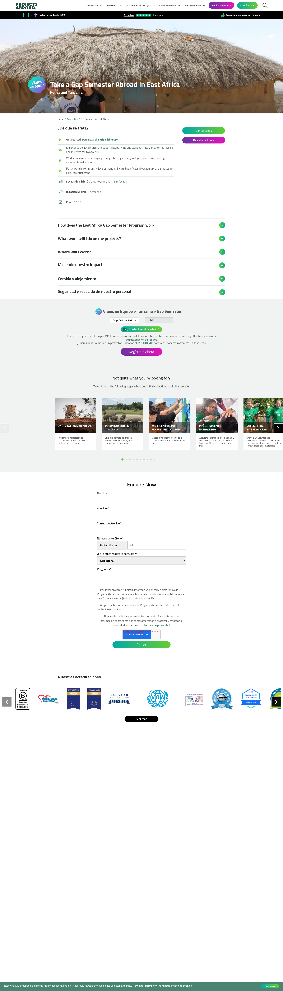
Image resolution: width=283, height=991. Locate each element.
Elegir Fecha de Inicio (123, 320)
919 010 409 (145, 343)
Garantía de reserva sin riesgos (243, 14)
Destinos (112, 5)
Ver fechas (120, 181)
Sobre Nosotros (193, 5)
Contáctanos (247, 5)
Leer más (141, 719)
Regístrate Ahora (221, 5)
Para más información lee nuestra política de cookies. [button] (162, 986)
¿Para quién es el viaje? (137, 5)
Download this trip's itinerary (100, 139)
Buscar (266, 5)
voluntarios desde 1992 (52, 14)
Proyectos (92, 5)
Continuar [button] (270, 986)
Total (150, 320)
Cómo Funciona (167, 5)
